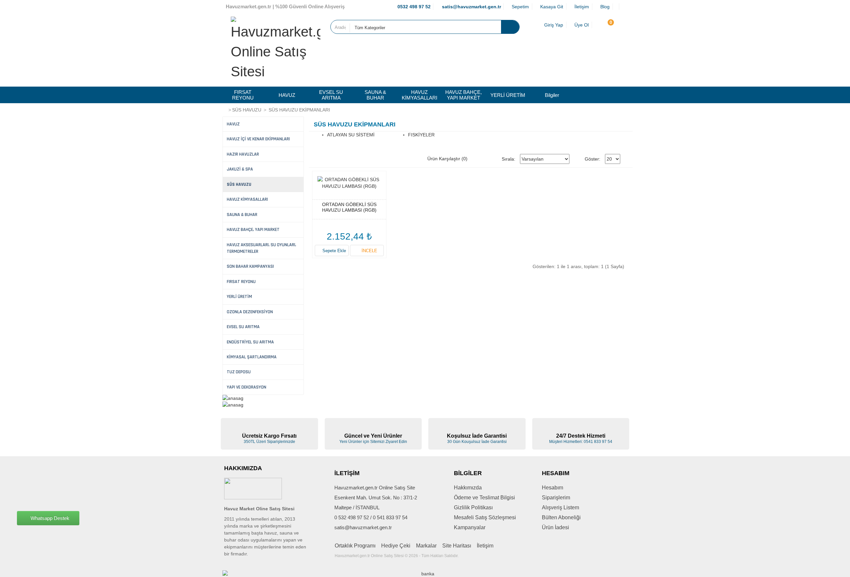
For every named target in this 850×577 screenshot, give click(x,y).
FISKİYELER (421, 134)
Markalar (426, 545)
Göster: (592, 159)
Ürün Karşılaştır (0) (447, 158)
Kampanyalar (469, 527)
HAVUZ (287, 95)
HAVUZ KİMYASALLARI (419, 95)
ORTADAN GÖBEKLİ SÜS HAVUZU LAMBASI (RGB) (349, 207)
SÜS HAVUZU (246, 109)
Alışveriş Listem (560, 507)
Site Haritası (456, 545)
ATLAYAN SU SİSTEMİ (351, 134)
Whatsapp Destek (50, 518)
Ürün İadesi (555, 527)
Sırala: (508, 159)
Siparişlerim (556, 497)
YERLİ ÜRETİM (507, 95)
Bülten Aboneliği (561, 517)
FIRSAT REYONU (243, 95)
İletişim (485, 545)
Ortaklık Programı (355, 545)
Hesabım (552, 487)
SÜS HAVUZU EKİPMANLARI (298, 109)
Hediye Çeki (395, 545)
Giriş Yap (553, 25)
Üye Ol (581, 25)
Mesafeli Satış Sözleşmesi (485, 517)
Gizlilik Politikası (473, 507)
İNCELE (368, 250)
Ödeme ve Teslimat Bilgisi (484, 497)
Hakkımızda (468, 487)
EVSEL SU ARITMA (331, 95)
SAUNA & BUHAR (375, 95)
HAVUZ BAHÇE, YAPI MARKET (463, 95)
